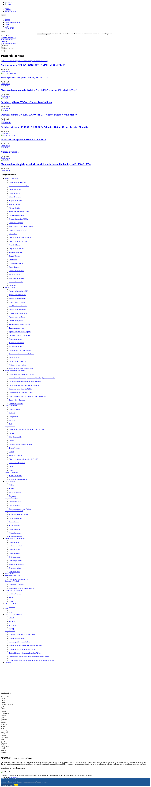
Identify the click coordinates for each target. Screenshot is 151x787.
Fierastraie (12, 496)
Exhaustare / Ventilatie (12, 581)
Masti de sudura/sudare (16, 343)
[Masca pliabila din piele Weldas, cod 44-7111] (8, 73)
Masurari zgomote (15, 529)
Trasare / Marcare (14, 448)
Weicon (11, 452)
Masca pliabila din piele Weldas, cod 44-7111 (24, 77)
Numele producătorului (8, 43)
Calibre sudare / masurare (17, 302)
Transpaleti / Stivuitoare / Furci (19, 212)
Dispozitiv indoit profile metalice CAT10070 (23, 459)
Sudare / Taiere (10, 287)
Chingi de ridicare (15, 193)
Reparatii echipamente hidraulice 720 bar (22, 649)
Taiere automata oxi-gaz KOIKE (19, 324)
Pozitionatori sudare (15, 346)
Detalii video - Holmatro (17, 400)
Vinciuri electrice (14, 208)
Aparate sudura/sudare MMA (18, 291)
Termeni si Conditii (11, 11)
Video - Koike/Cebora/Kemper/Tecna (21, 368)
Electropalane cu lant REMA (18, 219)
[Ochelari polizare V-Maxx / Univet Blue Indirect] (5, 98)
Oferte (7, 24)
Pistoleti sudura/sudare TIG (18, 313)
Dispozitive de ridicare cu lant (18, 241)
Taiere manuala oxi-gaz (16, 328)
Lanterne (12, 607)
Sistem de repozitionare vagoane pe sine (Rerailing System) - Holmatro (32, 378)
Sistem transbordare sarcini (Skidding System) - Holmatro (27, 396)
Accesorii (12, 420)
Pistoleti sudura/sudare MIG (18, 306)
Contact (7, 26)
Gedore (11, 441)
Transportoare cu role (16, 252)
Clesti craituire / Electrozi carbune (20, 350)
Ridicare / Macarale (11, 178)
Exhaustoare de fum (15, 339)
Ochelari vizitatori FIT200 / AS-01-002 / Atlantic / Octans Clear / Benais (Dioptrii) (44, 127)
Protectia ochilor (14, 549)
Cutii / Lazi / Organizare (17, 463)
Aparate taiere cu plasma (17, 317)
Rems (11, 470)
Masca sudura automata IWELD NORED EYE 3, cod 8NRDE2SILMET (39, 90)
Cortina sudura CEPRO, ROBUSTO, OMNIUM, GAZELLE (33, 65)
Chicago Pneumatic (15, 409)
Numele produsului (7, 39)
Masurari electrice (15, 533)
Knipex (11, 433)
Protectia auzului (14, 553)
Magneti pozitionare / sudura (18, 479)
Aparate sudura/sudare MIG (18, 298)
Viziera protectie (10, 151)
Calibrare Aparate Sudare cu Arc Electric (22, 634)
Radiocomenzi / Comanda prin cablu (21, 226)
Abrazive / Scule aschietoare (14, 590)
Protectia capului (14, 572)
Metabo (11, 489)
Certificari (8, 10)
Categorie (4, 41)
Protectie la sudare (15, 568)
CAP (10, 424)
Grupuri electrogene (11, 498)
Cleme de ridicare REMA (17, 230)
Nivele (11, 466)
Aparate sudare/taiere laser (17, 295)
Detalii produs (5, 71)
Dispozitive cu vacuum (16, 248)
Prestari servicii (10, 631)
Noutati (7, 21)
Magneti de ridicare (15, 200)
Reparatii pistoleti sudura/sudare (19, 642)
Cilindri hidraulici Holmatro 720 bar (20, 393)
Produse (7, 19)
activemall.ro (13, 777)
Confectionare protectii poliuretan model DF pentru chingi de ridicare (31, 660)
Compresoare (13, 417)
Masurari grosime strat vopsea (18, 514)
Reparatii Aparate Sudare (17, 638)
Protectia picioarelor (15, 561)
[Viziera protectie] (5, 147)
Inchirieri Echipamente (12, 22)
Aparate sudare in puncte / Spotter (20, 332)
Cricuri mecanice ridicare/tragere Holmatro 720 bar (25, 381)
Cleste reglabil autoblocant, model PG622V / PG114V (26, 429)
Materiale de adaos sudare (17, 365)
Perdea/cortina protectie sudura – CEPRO (23, 139)
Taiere (11, 597)
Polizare (11, 601)
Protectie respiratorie (15, 546)
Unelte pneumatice (11, 405)
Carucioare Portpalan (16, 223)
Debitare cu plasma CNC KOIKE (20, 335)
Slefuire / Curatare (15, 594)
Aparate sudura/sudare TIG (18, 309)
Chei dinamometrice (15, 437)
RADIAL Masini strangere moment (20, 444)
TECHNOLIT (13, 621)
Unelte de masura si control (14, 511)
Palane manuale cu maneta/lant (19, 186)
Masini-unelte (9, 573)
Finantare (8, 662)
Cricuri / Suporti (14, 256)
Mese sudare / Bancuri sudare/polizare (21, 354)
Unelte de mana (10, 426)
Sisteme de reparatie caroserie (18, 579)
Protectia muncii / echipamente (15, 538)
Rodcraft (12, 413)
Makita (11, 485)
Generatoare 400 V (15, 505)
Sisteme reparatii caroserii (13, 575)
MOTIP (11, 629)
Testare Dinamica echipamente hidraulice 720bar (25, 653)
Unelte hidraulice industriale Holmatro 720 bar (24, 385)
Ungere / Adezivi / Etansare (14, 614)
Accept (16, 785)
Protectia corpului (14, 557)
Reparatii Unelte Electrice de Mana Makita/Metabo (25, 645)
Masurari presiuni (14, 525)
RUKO (11, 618)
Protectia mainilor (14, 542)
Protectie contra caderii (16, 564)
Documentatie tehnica (16, 282)
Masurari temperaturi (15, 518)
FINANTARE (9, 28)
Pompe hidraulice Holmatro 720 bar (20, 389)
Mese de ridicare (14, 245)
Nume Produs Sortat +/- (8, 38)
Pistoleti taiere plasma (16, 320)
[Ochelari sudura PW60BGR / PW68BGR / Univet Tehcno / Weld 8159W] (5, 110)
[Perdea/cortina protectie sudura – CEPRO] (8, 135)
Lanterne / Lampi (10, 603)
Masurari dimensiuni (15, 537)
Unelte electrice (10, 481)
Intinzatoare (13, 260)
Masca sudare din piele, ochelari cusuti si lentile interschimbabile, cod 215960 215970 (46, 164)
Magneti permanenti (11, 472)
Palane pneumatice (15, 189)
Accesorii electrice (15, 492)
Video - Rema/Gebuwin (17, 278)
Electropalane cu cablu (16, 215)
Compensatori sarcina (16, 263)
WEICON (12, 625)
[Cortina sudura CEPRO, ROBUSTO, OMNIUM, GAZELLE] (24, 61)
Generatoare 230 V (15, 501)
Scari (6, 609)
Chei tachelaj (13, 234)
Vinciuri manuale (14, 204)
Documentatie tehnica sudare (18, 361)
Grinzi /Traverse (14, 267)
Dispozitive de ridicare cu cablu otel (20, 237)
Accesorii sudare (14, 357)
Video (7, 8)
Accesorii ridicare (14, 274)
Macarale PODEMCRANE (18, 182)
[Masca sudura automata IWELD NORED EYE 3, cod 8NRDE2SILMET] (5, 85)
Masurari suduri (14, 522)
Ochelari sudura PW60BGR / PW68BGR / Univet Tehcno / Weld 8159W (39, 114)
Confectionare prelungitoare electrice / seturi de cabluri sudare (29, 657)
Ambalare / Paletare (15, 455)
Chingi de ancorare (15, 197)
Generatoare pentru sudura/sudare (20, 509)
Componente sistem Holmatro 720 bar (21, 374)
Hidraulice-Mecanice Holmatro (15, 370)
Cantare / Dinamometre (16, 271)
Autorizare (12, 285)
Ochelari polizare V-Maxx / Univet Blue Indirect (26, 102)
